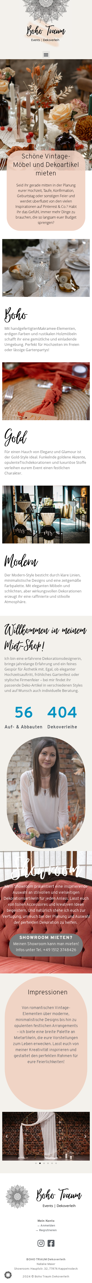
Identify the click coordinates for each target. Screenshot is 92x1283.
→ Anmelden (46, 1225)
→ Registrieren (46, 1230)
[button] (46, 54)
